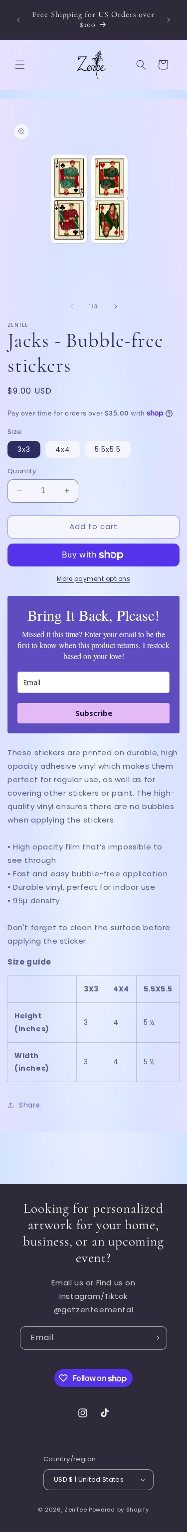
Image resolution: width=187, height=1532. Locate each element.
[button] (20, 65)
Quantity (21, 471)
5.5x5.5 (108, 449)
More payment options (93, 578)
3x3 (23, 449)
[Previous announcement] (18, 20)
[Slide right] (116, 306)
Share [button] (29, 1105)
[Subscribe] (156, 1338)
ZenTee (75, 1510)
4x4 (62, 449)
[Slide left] (72, 306)
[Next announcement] (169, 20)
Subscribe (93, 713)
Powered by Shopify (119, 1510)
